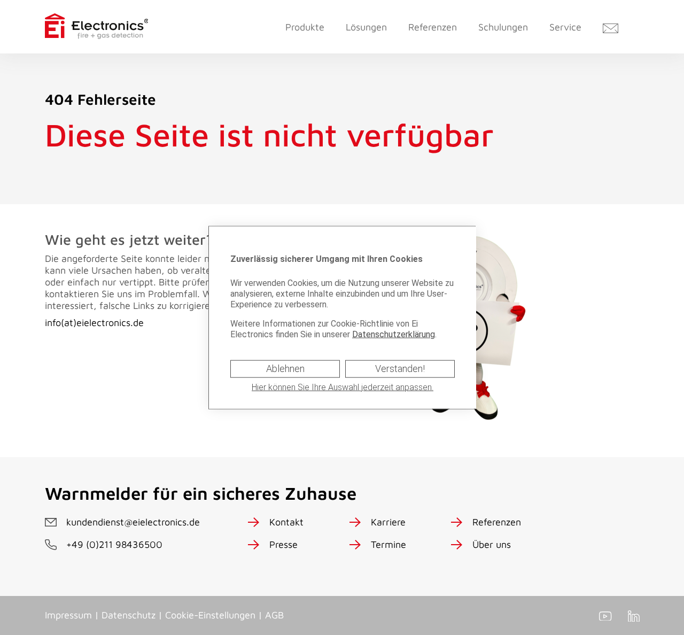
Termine (388, 544)
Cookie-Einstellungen (210, 615)
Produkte (304, 27)
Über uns (491, 544)
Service (565, 27)
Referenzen (432, 27)
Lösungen (366, 27)
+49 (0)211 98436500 (114, 544)
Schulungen (503, 27)
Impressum (68, 615)
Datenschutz (129, 615)
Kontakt (286, 522)
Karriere (388, 522)
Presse (283, 544)
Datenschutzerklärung (393, 334)
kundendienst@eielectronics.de (133, 522)
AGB (274, 615)
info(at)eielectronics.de (94, 322)
